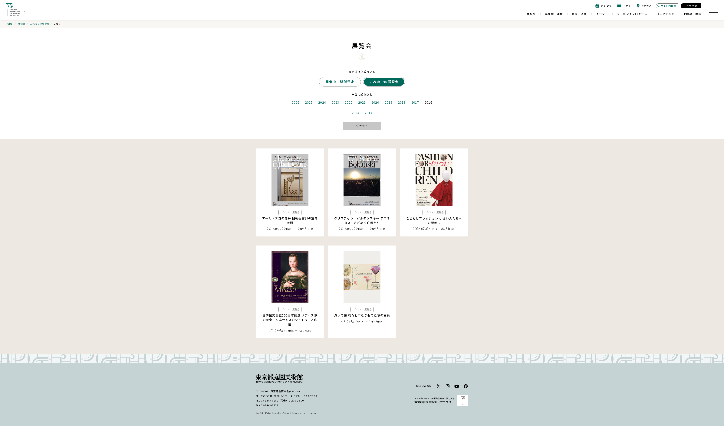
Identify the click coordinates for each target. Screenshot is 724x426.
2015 (355, 112)
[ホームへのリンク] (15, 9)
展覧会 (21, 23)
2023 (335, 102)
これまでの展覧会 (39, 23)
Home (9, 23)
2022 (348, 102)
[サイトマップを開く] (713, 10)
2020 (375, 102)
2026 (295, 102)
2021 (362, 102)
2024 (322, 102)
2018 (402, 102)
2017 (415, 102)
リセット (362, 126)
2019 (388, 102)
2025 (309, 102)
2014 (368, 112)
